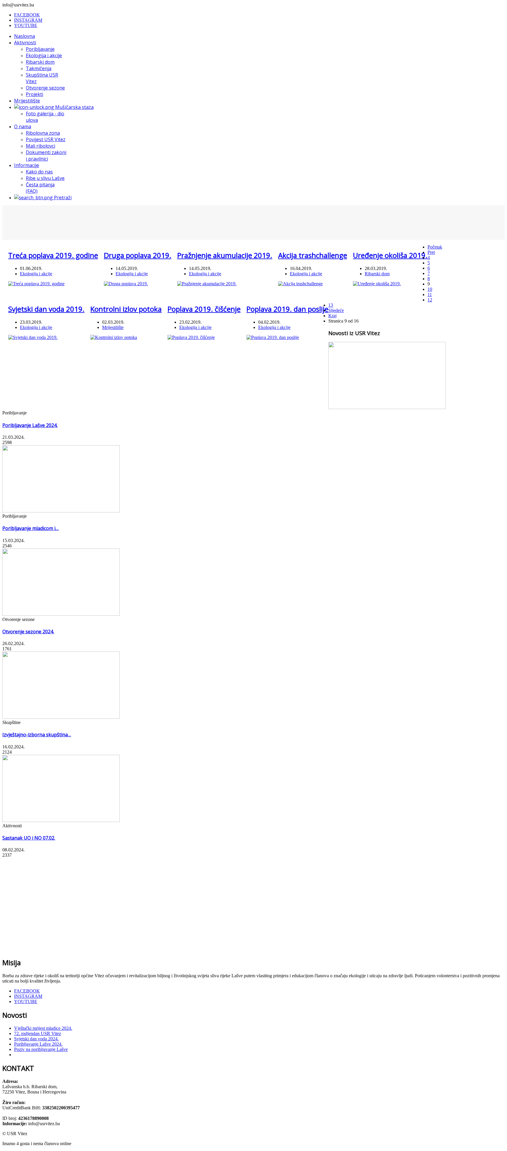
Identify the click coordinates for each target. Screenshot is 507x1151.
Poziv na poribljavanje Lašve (41, 1049)
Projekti (34, 94)
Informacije (26, 165)
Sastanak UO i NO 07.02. (28, 838)
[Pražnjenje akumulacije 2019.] (206, 283)
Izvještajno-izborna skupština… (36, 734)
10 (429, 289)
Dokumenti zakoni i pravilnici (46, 155)
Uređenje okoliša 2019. (390, 255)
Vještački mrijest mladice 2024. (43, 1028)
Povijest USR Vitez (45, 139)
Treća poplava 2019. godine (53, 255)
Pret (431, 252)
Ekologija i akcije (44, 55)
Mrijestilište (27, 100)
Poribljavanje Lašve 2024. (30, 425)
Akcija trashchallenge (312, 255)
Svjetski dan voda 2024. (36, 1038)
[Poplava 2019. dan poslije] (272, 337)
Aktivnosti (25, 42)
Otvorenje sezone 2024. (28, 631)
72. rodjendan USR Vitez (37, 1033)
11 (429, 294)
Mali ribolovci (40, 146)
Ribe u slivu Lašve (45, 178)
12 (429, 299)
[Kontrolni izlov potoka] (113, 337)
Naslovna (24, 36)
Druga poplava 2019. (137, 255)
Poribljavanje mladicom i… (30, 528)
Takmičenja (38, 68)
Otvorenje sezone (45, 88)
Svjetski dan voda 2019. (46, 309)
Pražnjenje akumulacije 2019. (224, 255)
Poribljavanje (40, 49)
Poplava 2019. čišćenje (204, 309)
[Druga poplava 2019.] (126, 283)
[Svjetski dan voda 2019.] (33, 337)
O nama (22, 126)
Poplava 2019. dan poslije (287, 309)
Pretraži (62, 197)
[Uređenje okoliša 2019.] (377, 283)
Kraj (332, 315)
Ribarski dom (40, 62)
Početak (434, 246)
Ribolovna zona (43, 133)
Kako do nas (39, 171)
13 (330, 305)
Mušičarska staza (74, 107)
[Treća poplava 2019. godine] (36, 283)
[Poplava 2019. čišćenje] (191, 337)
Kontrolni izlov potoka (126, 309)
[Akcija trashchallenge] (300, 283)
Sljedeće (336, 310)
